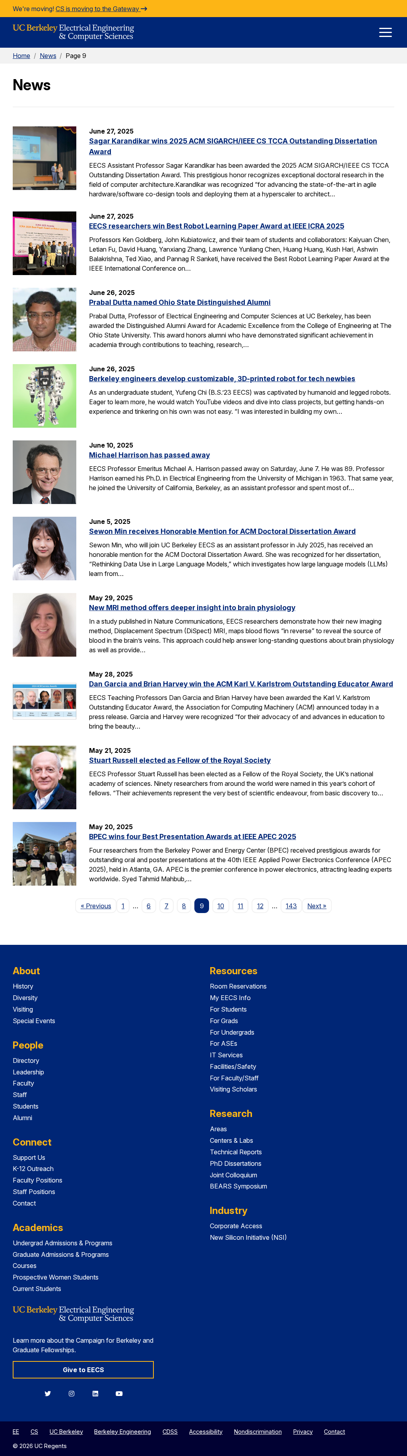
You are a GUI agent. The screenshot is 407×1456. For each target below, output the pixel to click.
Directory (26, 1060)
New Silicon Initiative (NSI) (248, 1237)
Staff (20, 1095)
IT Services (226, 1055)
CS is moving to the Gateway (98, 9)
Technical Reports (236, 1152)
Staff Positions (34, 1192)
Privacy (303, 1431)
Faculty (23, 1083)
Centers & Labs (231, 1140)
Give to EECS (83, 1370)
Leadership (28, 1072)
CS (34, 1431)
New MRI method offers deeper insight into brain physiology (192, 607)
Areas (218, 1129)
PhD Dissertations (236, 1163)
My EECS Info (230, 998)
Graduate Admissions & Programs (61, 1254)
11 (240, 906)
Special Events (34, 1021)
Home (21, 56)
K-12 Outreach (33, 1169)
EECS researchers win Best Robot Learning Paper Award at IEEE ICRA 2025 (216, 226)
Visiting (23, 1009)
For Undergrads (232, 1032)
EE (16, 1431)
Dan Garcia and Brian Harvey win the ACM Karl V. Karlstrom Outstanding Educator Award (241, 684)
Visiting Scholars (233, 1089)
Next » (319, 906)
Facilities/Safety (233, 1066)
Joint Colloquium (233, 1175)
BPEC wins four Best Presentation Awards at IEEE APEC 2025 (192, 836)
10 (220, 906)
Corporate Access (236, 1226)
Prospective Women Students (56, 1277)
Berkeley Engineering (122, 1431)
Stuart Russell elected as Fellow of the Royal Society (180, 760)
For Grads (224, 1021)
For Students (228, 1009)
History (23, 986)
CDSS (170, 1431)
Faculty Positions (37, 1180)
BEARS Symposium (238, 1186)
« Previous (98, 906)
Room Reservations (238, 986)
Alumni (22, 1118)
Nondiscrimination (258, 1431)
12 (260, 906)
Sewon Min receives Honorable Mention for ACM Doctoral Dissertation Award (222, 531)
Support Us (29, 1157)
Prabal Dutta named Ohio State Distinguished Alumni (180, 302)
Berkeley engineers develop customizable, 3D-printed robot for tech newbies (222, 378)
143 (291, 906)
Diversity (25, 998)
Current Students (37, 1289)
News (48, 56)
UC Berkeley (66, 1431)
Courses (25, 1266)
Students (26, 1106)
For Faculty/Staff (234, 1078)
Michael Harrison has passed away (149, 455)
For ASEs (223, 1043)
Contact (24, 1203)
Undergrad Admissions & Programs (62, 1243)
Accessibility (206, 1431)
